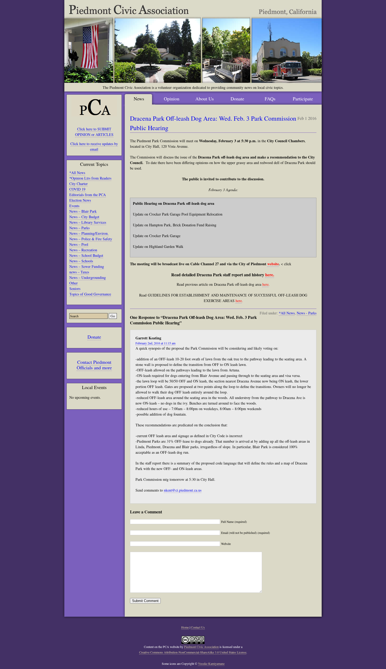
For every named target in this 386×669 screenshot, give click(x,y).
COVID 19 (77, 189)
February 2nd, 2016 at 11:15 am (155, 343)
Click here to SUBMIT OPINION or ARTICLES (94, 131)
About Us (204, 98)
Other (73, 282)
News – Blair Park (83, 211)
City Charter (78, 183)
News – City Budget (84, 216)
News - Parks (306, 312)
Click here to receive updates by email (94, 146)
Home (185, 627)
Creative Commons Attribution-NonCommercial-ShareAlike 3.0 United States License (192, 652)
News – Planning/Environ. (89, 233)
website (273, 264)
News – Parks (79, 227)
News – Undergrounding (87, 277)
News (139, 98)
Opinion (171, 98)
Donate (94, 337)
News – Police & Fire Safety (90, 238)
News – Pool (78, 244)
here (265, 284)
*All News (77, 172)
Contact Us (198, 627)
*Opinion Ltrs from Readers (90, 178)
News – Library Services (87, 222)
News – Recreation (83, 249)
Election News (80, 200)
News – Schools (81, 260)
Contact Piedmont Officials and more (94, 365)
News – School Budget (86, 255)
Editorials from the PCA (87, 194)
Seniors (74, 288)
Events (74, 205)
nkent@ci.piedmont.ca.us (182, 490)
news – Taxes (79, 271)
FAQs (270, 98)
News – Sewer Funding (86, 266)
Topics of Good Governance (90, 294)
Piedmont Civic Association (201, 647)
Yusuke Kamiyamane (211, 663)
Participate (303, 98)
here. (269, 275)
